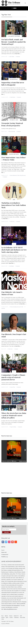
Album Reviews (14, 154)
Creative (11, 617)
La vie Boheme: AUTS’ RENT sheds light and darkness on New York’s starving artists (14, 249)
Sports (7, 617)
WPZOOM (7, 623)
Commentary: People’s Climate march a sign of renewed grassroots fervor (13, 377)
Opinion (6, 615)
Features (10, 615)
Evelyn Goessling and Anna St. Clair (16, 306)
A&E (21, 615)
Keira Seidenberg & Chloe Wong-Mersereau (18, 175)
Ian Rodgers (12, 266)
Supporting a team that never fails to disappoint (12, 83)
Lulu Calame (12, 56)
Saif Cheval (12, 221)
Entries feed (3, 552)
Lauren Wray (12, 387)
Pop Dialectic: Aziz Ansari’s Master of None (11, 293)
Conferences (16, 617)
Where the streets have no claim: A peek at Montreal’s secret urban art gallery (13, 415)
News (2, 615)
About (2, 619)
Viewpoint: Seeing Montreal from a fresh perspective (12, 124)
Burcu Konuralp (12, 131)
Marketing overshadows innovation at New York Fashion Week (13, 205)
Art (14, 199)
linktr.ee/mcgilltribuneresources (10, 609)
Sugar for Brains (13, 426)
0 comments (18, 56)
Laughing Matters (14, 36)
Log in (2, 550)
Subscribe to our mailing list (8, 526)
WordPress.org (4, 556)
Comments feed (4, 554)
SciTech (2, 617)
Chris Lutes (10, 349)
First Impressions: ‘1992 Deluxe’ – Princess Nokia (13, 158)
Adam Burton (12, 97)
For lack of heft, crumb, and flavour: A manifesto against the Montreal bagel (13, 41)
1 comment (16, 349)
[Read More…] (18, 53)
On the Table (22, 617)
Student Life (14, 120)
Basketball (14, 79)
